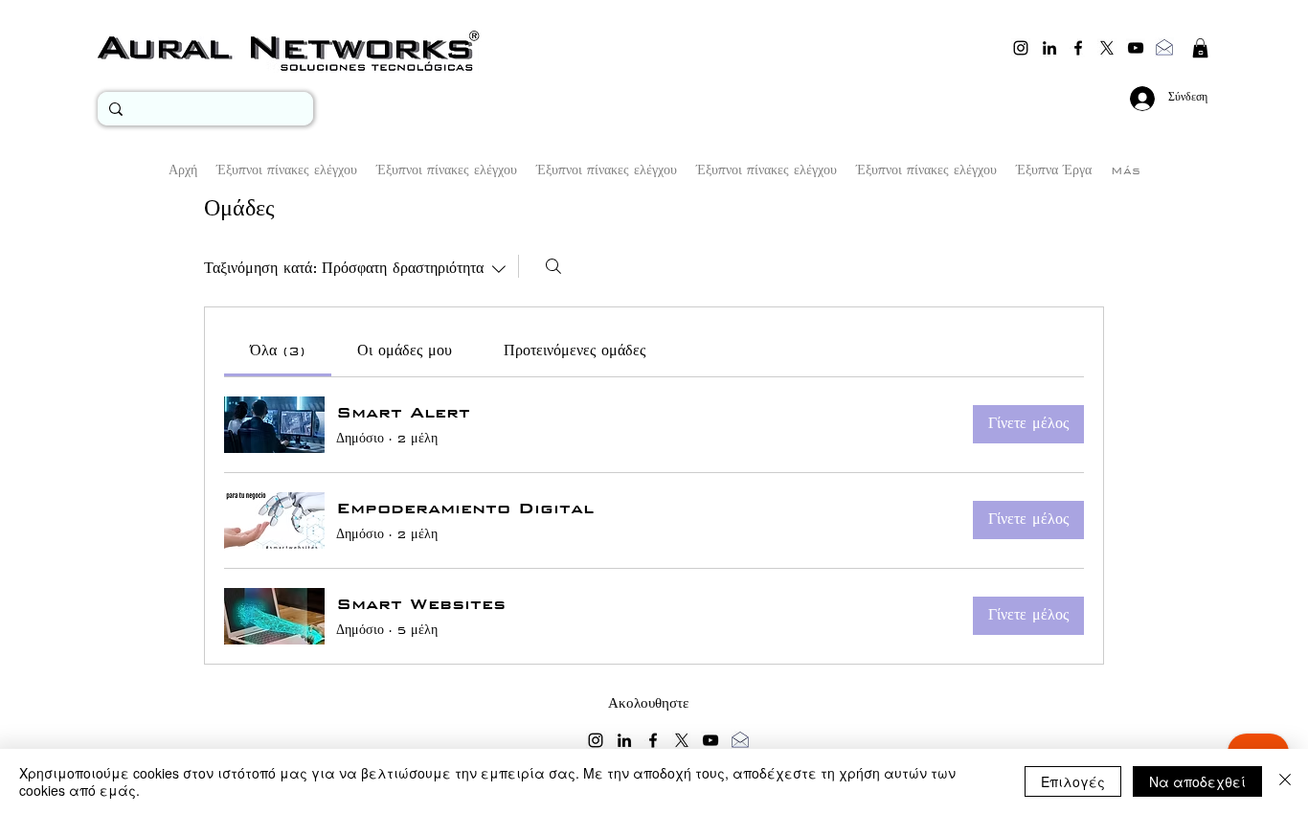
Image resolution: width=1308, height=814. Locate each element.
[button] (1200, 47)
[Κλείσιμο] (1285, 781)
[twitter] (1106, 47)
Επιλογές (1073, 781)
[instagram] (1020, 47)
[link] (277, 351)
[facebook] (1078, 47)
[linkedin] (1049, 47)
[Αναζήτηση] (553, 266)
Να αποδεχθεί (1197, 781)
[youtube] (1135, 47)
